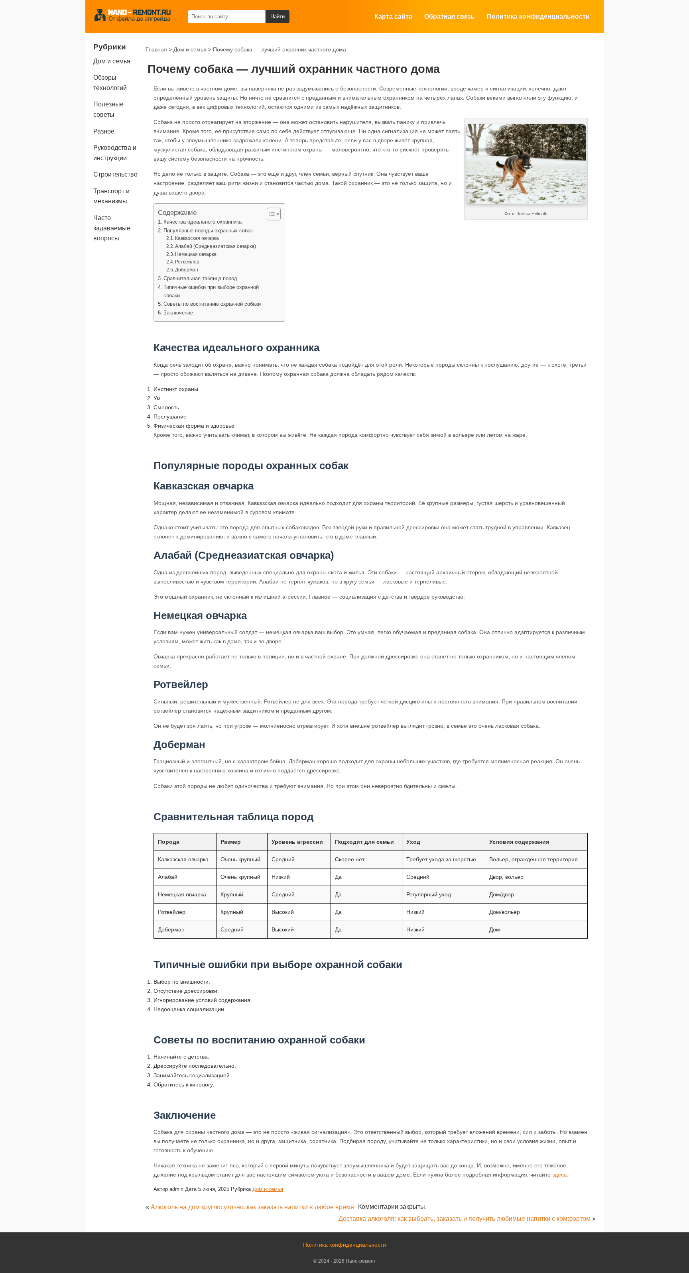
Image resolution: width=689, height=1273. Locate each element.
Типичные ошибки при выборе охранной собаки (211, 291)
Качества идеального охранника (202, 222)
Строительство (115, 174)
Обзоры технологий (110, 82)
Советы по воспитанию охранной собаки (212, 304)
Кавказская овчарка (197, 238)
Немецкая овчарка (196, 254)
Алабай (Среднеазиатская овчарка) (215, 246)
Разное (103, 131)
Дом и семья (267, 1189)
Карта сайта (393, 16)
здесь (559, 1174)
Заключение (178, 313)
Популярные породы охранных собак (208, 231)
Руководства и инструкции (114, 152)
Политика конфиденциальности (538, 16)
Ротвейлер (187, 261)
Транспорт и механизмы (111, 196)
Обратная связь (449, 16)
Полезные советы (108, 109)
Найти (277, 17)
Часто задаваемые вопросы (111, 228)
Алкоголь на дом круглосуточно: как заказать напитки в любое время (252, 1207)
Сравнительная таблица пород (200, 278)
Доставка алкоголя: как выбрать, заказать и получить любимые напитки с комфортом (465, 1218)
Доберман (186, 269)
